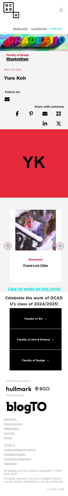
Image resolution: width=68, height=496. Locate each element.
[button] (7, 99)
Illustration (39, 28)
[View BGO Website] (43, 388)
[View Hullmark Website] (20, 388)
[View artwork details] (35, 230)
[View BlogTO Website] (26, 407)
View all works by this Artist (34, 288)
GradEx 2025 (20, 28)
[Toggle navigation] (61, 10)
